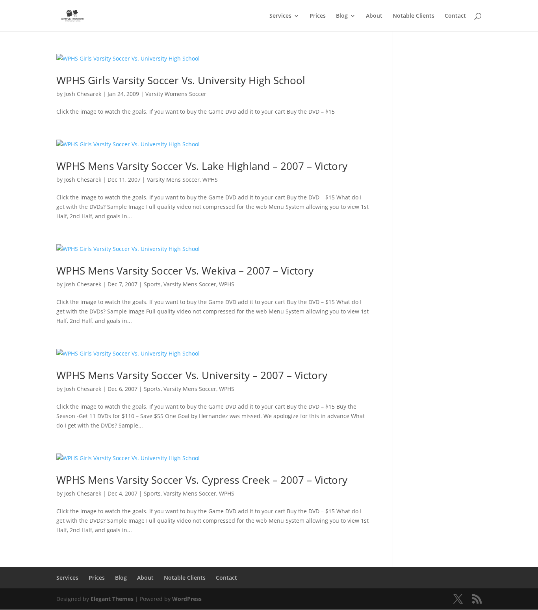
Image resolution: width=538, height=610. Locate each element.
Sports (152, 284)
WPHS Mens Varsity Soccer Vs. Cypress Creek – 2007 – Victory (201, 480)
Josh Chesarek (82, 94)
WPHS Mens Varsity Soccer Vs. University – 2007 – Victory (191, 375)
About (374, 16)
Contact (455, 16)
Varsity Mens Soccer (173, 179)
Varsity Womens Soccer (175, 94)
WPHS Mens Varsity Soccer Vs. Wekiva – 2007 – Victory (185, 271)
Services (280, 16)
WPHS (210, 179)
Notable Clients (413, 16)
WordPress (187, 599)
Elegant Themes (112, 599)
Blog (342, 16)
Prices (318, 16)
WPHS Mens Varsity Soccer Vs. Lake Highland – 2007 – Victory (201, 166)
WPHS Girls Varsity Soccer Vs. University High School (180, 80)
